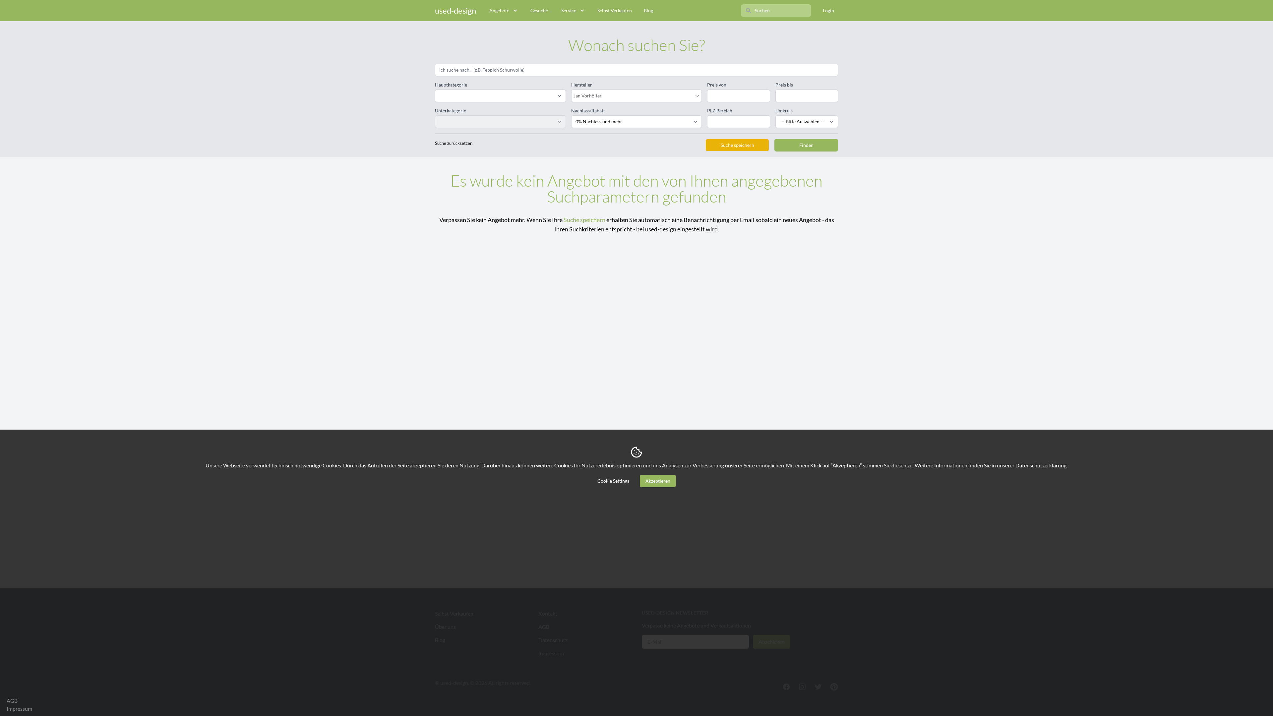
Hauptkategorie (451, 85)
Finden (806, 145)
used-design (455, 10)
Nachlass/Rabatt (588, 110)
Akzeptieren (657, 481)
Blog (648, 10)
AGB (12, 700)
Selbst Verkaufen (614, 10)
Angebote (499, 10)
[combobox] (633, 96)
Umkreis (784, 110)
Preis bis (784, 85)
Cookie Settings (613, 481)
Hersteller (581, 85)
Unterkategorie (450, 110)
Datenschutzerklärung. (1041, 465)
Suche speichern (737, 145)
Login (828, 10)
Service (568, 10)
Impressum (19, 708)
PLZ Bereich (719, 110)
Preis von (716, 85)
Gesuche (539, 10)
